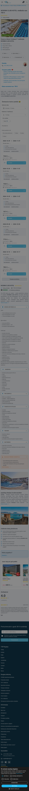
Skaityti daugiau (19, 773)
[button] (14, 788)
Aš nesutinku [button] (14, 782)
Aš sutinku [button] (14, 785)
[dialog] (14, 779)
